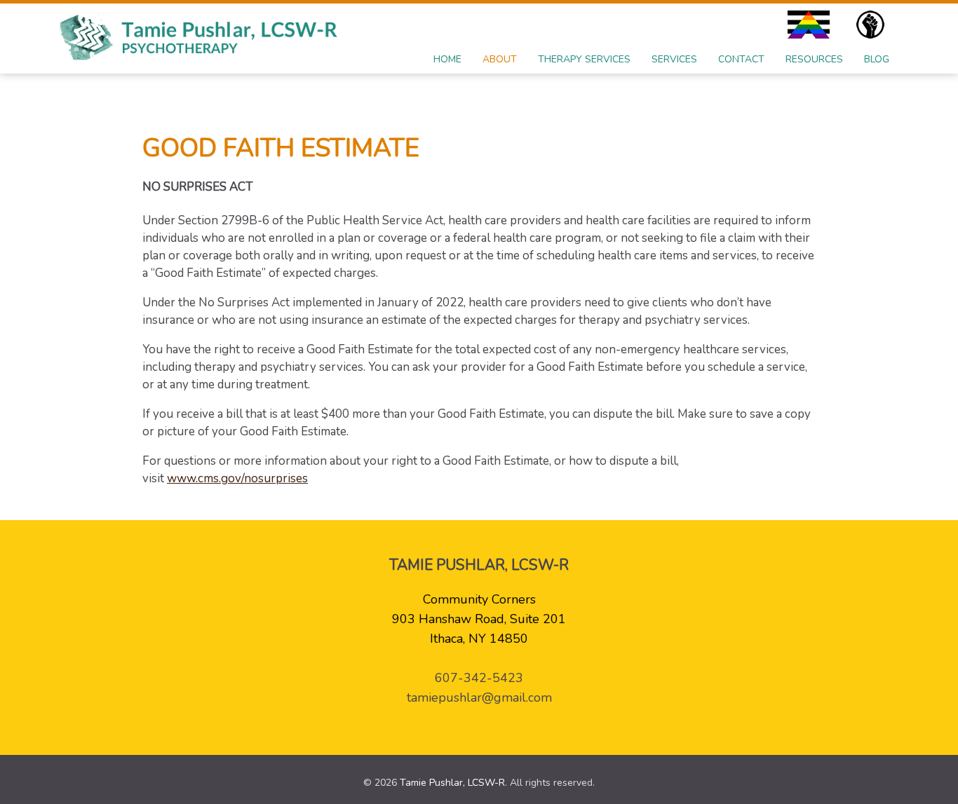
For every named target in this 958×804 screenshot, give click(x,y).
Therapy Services (584, 59)
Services (674, 59)
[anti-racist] (873, 25)
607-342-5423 (479, 677)
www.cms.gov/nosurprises (237, 478)
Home (447, 59)
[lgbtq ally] (812, 25)
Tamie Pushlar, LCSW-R (452, 782)
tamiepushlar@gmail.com (479, 697)
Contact (741, 59)
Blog (876, 59)
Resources (814, 59)
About (500, 59)
